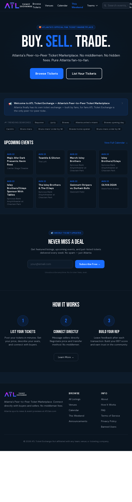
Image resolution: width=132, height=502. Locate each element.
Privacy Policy (109, 421)
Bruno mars (26, 129)
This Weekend (77, 5)
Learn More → (66, 357)
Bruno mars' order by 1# (50, 129)
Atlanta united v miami (87, 122)
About (104, 399)
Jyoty (53, 122)
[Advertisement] (66, 476)
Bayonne (39, 122)
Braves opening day (114, 122)
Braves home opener (79, 129)
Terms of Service (110, 415)
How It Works (108, 404)
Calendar (62, 5)
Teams (91, 5)
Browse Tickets (37, 5)
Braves (65, 122)
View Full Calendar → (116, 142)
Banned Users (108, 426)
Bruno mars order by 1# (108, 129)
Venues (49, 5)
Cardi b (10, 129)
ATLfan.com (50, 411)
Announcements (78, 421)
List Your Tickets (84, 73)
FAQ (103, 410)
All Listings (74, 399)
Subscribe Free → (89, 264)
